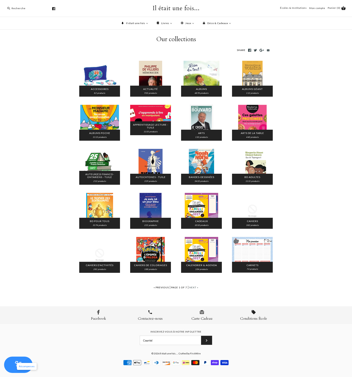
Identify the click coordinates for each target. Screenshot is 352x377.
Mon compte (317, 8)
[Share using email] (268, 50)
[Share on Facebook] (249, 50)
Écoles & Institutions (293, 7)
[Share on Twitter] (255, 50)
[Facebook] (53, 8)
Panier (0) (334, 7)
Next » (193, 287)
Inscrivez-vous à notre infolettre (176, 331)
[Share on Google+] (262, 50)
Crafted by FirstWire (189, 353)
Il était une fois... (168, 353)
